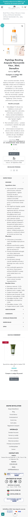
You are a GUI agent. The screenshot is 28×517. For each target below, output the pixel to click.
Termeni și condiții (13, 435)
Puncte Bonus (13, 414)
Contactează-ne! (13, 417)
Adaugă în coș (14, 154)
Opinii (4, 326)
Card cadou (13, 423)
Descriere (8, 182)
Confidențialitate (13, 446)
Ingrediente (9, 314)
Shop (12, 13)
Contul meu (13, 420)
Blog (13, 411)
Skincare (17, 13)
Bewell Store (6, 13)
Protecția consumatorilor (13, 443)
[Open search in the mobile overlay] (22, 7)
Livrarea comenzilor (13, 438)
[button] (22, 26)
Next (24, 50)
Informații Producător (10, 318)
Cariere (13, 449)
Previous (3, 50)
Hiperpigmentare (10, 143)
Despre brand (7, 322)
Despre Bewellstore (13, 409)
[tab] (14, 246)
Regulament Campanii (13, 425)
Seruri (17, 143)
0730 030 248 (13, 464)
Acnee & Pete (12, 141)
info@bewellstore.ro (13, 469)
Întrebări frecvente (13, 432)
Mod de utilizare (10, 309)
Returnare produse (13, 441)
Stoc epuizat (15, 379)
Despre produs (7, 178)
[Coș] (25, 7)
